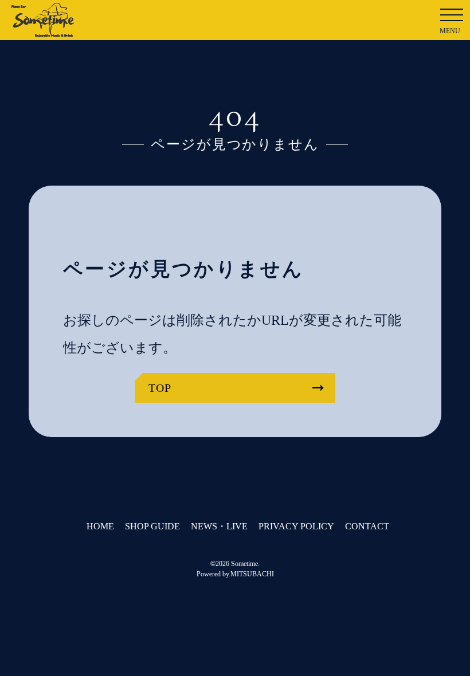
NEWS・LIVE (219, 526)
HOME (100, 526)
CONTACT (367, 526)
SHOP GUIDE (152, 526)
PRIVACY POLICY (296, 526)
